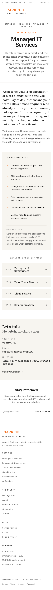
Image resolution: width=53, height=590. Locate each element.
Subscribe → (42, 411)
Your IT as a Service (11, 467)
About (5, 500)
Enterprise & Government (13, 463)
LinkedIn (21, 584)
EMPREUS (14, 11)
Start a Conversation (13, 372)
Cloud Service (8, 472)
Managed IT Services (12, 458)
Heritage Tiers (8, 495)
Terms (12, 584)
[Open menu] (48, 11)
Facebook (31, 584)
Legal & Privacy (9, 537)
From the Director (10, 504)
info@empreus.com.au (12, 556)
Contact (6, 532)
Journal (5, 513)
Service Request (25, 2)
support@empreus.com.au (17, 351)
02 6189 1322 (45, 2)
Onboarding (7, 509)
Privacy (5, 584)
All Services (7, 481)
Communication (9, 476)
